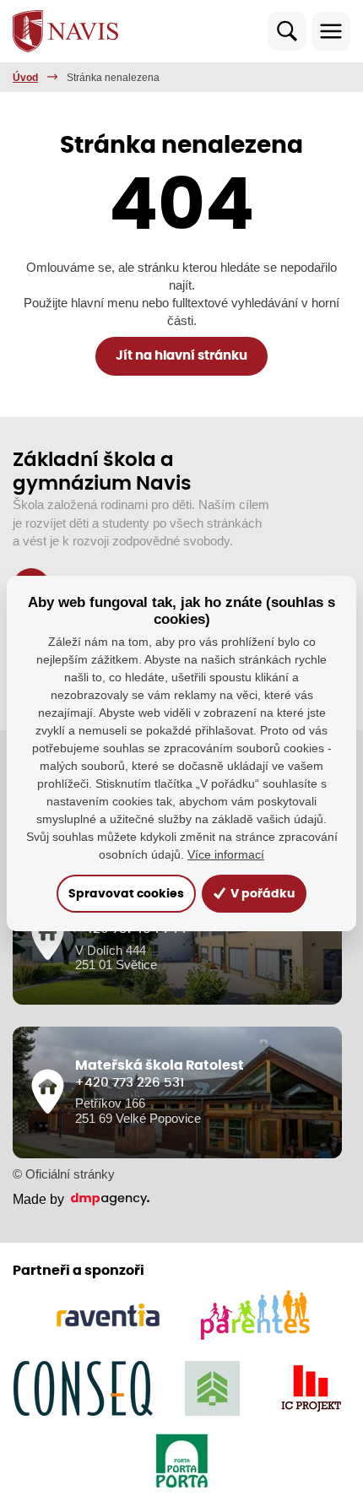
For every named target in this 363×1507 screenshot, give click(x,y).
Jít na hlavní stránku (181, 356)
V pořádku (261, 893)
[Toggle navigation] (331, 31)
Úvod (25, 78)
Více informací (225, 854)
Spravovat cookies (126, 893)
